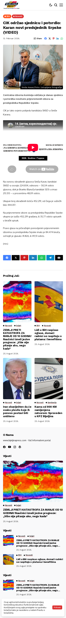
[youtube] (9, 447)
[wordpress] (20, 447)
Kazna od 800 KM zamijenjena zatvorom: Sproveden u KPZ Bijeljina (48, 411)
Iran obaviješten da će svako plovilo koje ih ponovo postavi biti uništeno (17, 411)
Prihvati (57, 607)
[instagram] (15, 447)
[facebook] (4, 447)
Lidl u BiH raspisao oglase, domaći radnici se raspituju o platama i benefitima (48, 334)
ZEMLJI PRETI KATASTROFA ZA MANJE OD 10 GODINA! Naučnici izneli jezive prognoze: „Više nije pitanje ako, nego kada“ (17, 339)
